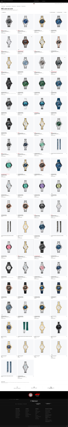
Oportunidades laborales (28, 414)
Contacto (36, 410)
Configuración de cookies (48, 412)
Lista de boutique (27, 416)
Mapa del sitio (27, 415)
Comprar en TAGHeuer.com (38, 416)
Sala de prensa (27, 413)
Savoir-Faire (27, 412)
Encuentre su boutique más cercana (38, 404)
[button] (65, 3)
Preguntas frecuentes (37, 411)
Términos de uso (47, 413)
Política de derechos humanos (48, 414)
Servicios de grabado (17, 388)
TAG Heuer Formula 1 (18, 413)
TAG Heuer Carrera (17, 412)
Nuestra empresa (27, 410)
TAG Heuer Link (17, 416)
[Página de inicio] (34, 3)
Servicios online (37, 412)
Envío (36, 414)
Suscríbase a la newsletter (48, 403)
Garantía (36, 413)
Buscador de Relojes (18, 410)
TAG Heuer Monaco (18, 415)
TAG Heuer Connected (18, 411)
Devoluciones (36, 415)
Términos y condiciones (47, 410)
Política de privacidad (47, 411)
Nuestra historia (27, 411)
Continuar (44, 1)
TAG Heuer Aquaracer (18, 414)
